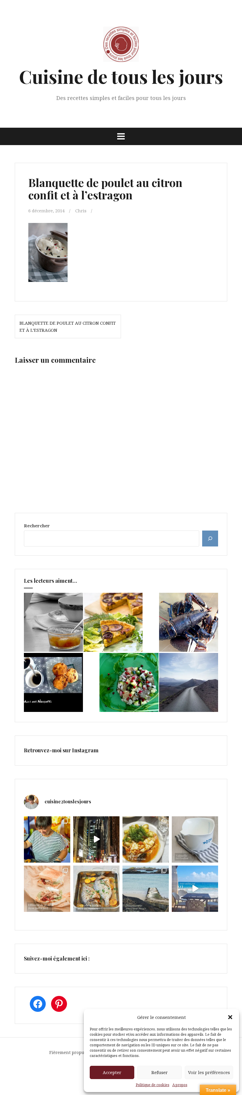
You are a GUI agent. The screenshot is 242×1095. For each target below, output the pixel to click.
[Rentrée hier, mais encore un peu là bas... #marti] (195, 889)
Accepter (112, 1072)
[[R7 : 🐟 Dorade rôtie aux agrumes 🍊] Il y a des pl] (96, 889)
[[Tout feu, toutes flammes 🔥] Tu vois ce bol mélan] (195, 839)
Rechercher (37, 525)
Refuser (159, 1072)
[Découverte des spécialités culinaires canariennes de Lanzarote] (188, 682)
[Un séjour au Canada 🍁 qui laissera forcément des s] (96, 839)
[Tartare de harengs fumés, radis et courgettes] (128, 682)
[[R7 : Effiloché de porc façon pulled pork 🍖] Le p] (47, 889)
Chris (80, 211)
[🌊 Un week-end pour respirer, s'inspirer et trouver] (145, 889)
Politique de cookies (152, 1084)
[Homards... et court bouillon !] (188, 622)
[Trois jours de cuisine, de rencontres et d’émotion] (47, 839)
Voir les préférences (209, 1072)
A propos (179, 1084)
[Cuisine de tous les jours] (121, 46)
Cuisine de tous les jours (121, 76)
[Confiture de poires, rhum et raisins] (53, 622)
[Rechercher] (210, 538)
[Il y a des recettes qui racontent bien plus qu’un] (145, 839)
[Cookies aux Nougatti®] (53, 682)
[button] (230, 1017)
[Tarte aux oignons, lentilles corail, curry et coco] (113, 622)
